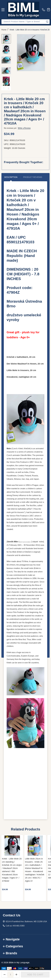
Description (10, 177)
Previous (3, 88)
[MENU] (3, 9)
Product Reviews (32, 177)
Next (8, 88)
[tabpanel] (12, 868)
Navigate (13, 939)
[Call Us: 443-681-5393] (44, 9)
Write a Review (24, 128)
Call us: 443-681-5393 (15, 926)
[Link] (23, 9)
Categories (14, 946)
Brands (11, 953)
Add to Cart (35, 974)
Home (4, 30)
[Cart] (48, 9)
